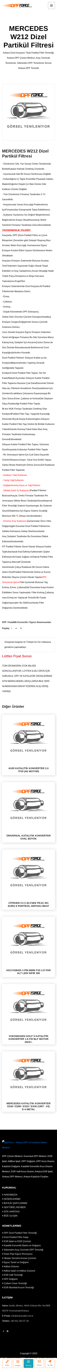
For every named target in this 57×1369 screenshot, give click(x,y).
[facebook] (11, 628)
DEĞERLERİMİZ (11, 1199)
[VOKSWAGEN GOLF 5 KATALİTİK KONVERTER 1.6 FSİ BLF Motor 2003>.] (28, 1006)
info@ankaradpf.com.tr (22, 1316)
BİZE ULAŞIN (10, 1216)
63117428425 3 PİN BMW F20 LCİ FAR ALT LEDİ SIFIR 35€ (28, 972)
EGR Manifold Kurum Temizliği (18, 1287)
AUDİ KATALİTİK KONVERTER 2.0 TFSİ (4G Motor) (28, 770)
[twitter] (16, 628)
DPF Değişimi (10, 1279)
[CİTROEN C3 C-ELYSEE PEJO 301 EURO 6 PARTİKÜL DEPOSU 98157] (28, 871)
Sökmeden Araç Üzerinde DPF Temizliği (23, 1250)
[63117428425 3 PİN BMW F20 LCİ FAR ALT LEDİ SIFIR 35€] (28, 939)
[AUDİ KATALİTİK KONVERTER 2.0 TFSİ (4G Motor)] (28, 737)
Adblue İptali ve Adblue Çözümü (19, 1271)
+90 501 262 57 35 (19, 1321)
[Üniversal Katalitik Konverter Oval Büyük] (28, 804)
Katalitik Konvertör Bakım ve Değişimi (22, 1245)
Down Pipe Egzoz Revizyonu (18, 1254)
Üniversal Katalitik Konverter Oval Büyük (28, 837)
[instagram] (21, 628)
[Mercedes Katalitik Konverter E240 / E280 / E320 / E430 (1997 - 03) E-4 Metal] (28, 1073)
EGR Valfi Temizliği (13, 1275)
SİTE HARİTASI (11, 1211)
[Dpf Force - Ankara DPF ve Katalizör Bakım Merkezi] (17, 5)
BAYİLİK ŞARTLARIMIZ (15, 1203)
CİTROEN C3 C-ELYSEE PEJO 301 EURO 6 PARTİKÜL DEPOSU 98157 (28, 904)
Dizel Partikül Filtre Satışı (15, 1237)
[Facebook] (3, 1331)
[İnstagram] (7, 1331)
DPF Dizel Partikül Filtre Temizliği (20, 1233)
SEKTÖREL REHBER (14, 1207)
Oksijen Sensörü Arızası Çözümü (19, 1258)
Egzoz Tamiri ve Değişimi (16, 1262)
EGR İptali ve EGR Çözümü (17, 1241)
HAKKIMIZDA (10, 1195)
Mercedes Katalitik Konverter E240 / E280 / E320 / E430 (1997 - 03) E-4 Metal (28, 1106)
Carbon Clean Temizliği (15, 1283)
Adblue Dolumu (11, 1266)
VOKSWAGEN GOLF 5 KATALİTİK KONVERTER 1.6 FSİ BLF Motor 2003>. (28, 1039)
